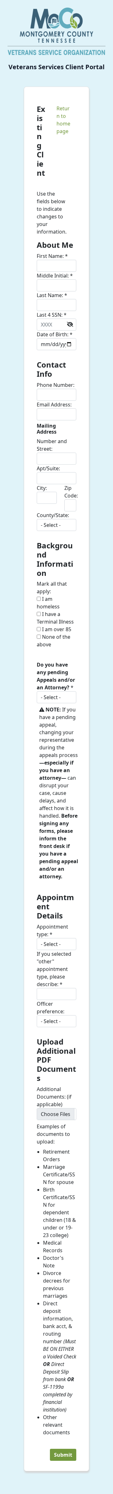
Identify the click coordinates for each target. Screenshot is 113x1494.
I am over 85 (56, 629)
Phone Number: (55, 384)
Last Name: (52, 295)
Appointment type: (52, 930)
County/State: (53, 515)
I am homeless (48, 602)
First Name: (52, 256)
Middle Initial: (55, 275)
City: (42, 488)
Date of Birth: (55, 334)
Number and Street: (52, 445)
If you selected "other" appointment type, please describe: (54, 969)
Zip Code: (71, 492)
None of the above (53, 640)
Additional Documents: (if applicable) (54, 1097)
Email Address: (54, 404)
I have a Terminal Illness (55, 618)
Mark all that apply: (52, 587)
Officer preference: (50, 1007)
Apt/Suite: (48, 468)
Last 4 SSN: (52, 314)
